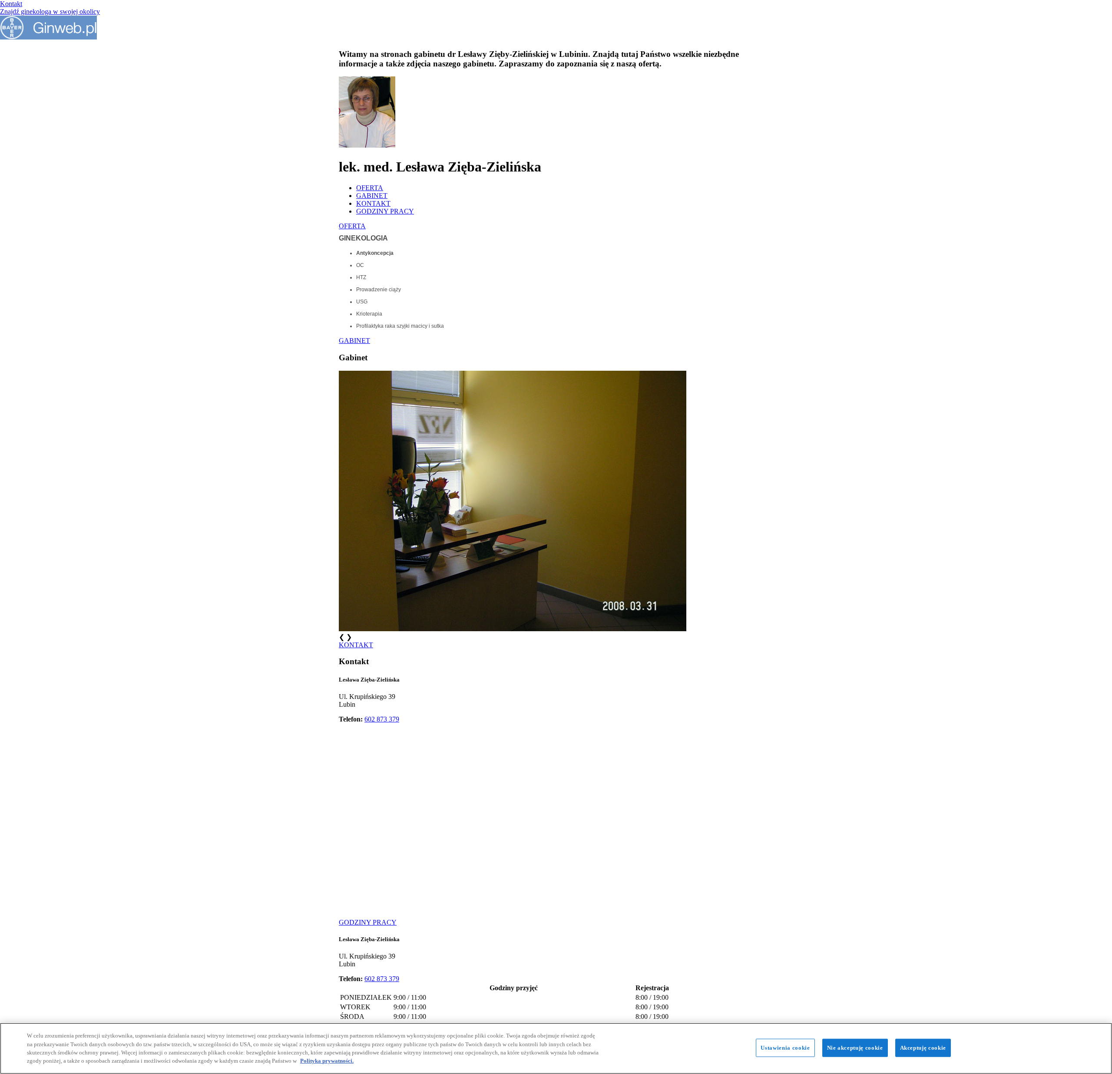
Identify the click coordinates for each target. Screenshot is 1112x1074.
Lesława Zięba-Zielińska (369, 679)
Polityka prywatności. (327, 1061)
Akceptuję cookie (923, 1047)
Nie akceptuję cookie (855, 1047)
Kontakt (11, 3)
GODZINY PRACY (385, 211)
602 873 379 (381, 719)
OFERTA (369, 187)
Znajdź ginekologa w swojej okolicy (50, 11)
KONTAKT (373, 203)
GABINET (371, 195)
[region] (556, 1048)
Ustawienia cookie (785, 1047)
